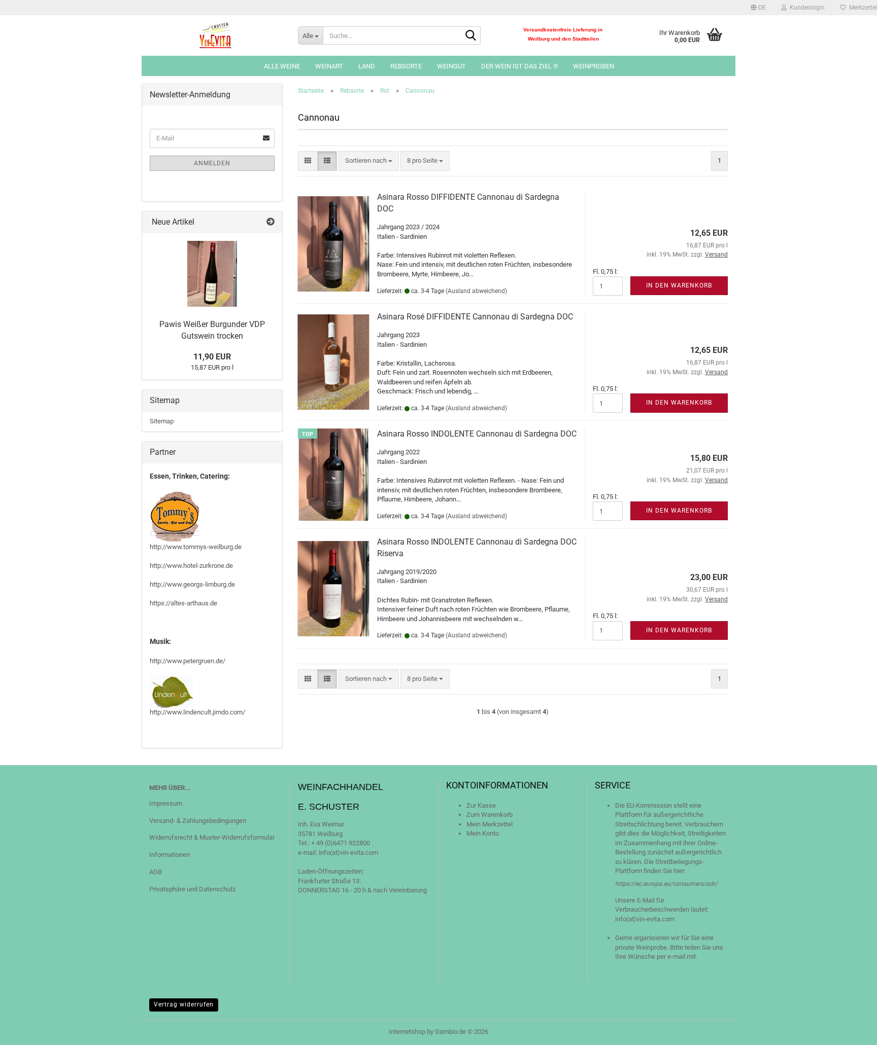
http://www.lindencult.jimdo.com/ (197, 712)
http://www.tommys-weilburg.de (196, 547)
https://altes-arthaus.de (183, 603)
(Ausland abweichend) (476, 291)
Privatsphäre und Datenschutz (192, 889)
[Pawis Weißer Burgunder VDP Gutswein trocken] (212, 274)
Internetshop (407, 1031)
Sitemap (162, 421)
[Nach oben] (849, 1029)
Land (366, 66)
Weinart (329, 66)
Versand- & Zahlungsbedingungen (197, 820)
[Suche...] (471, 36)
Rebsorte (406, 66)
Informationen (169, 854)
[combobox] (369, 161)
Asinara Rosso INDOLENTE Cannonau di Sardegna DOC (477, 434)
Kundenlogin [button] (806, 7)
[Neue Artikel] (270, 222)
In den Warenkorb (679, 285)
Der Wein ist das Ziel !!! (519, 66)
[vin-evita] (216, 35)
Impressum (165, 803)
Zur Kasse (481, 805)
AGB (155, 872)
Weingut (451, 66)
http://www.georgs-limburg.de (192, 584)
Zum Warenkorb (489, 814)
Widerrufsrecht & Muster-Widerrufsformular (212, 837)
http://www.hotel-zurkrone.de (191, 565)
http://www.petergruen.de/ (187, 661)
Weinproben (593, 66)
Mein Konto (482, 833)
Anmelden (212, 163)
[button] (758, 7)
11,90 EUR (212, 357)
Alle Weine (282, 66)
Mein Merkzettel (489, 824)
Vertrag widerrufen (184, 1004)
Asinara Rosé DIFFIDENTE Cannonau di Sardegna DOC (475, 316)
